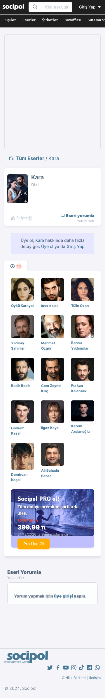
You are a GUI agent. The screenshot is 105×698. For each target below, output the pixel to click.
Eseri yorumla (79, 215)
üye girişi (63, 595)
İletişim (95, 678)
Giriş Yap (88, 6)
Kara (53, 158)
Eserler (29, 20)
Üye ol (47, 246)
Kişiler (10, 20)
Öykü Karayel (22, 305)
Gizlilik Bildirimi (74, 678)
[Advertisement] (52, 91)
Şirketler (50, 20)
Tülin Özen (80, 305)
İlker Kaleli (49, 306)
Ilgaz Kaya (50, 428)
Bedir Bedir (20, 385)
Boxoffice (72, 20)
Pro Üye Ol (33, 543)
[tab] (15, 266)
